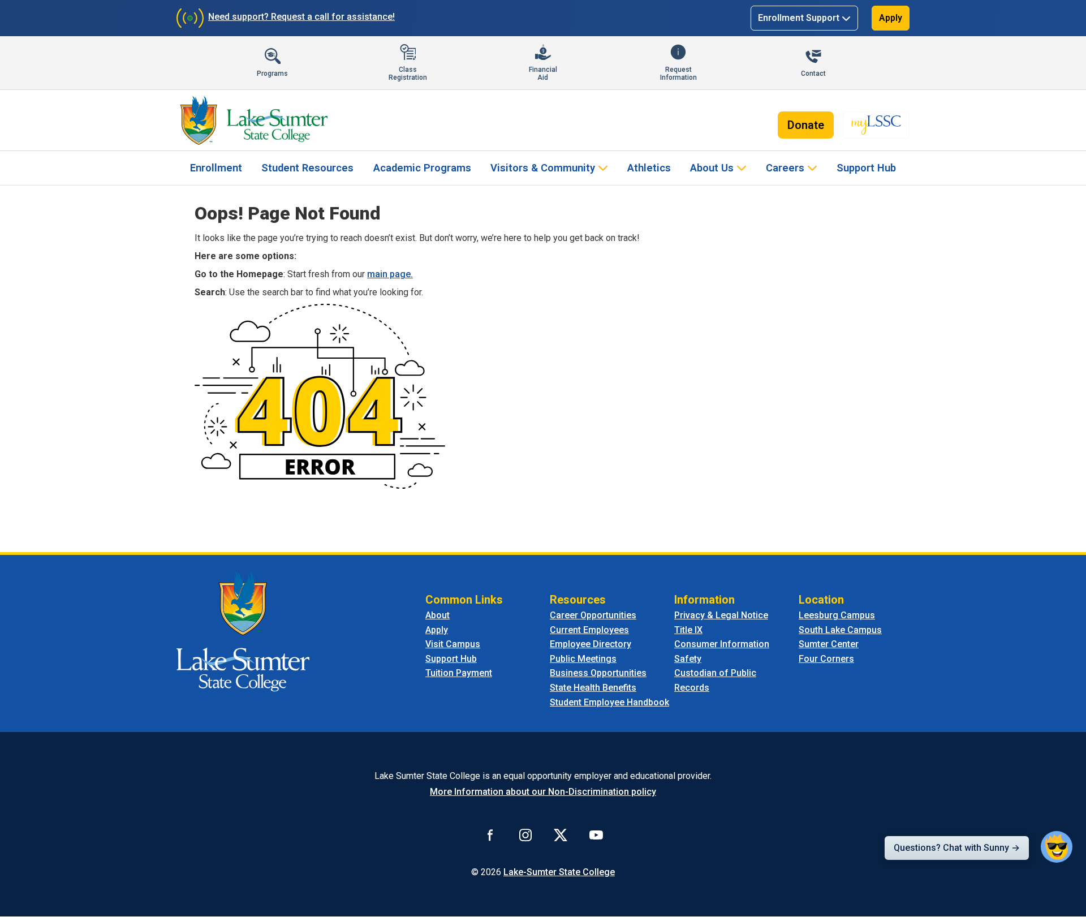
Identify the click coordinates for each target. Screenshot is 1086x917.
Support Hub (866, 168)
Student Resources (307, 168)
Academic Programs (422, 168)
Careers (785, 168)
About (437, 615)
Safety (687, 658)
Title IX (688, 630)
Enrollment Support (798, 17)
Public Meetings (583, 658)
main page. (390, 274)
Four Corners (826, 658)
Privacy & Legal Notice (721, 615)
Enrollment (216, 168)
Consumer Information (721, 644)
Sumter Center (829, 644)
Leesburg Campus (837, 615)
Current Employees (589, 630)
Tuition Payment (458, 673)
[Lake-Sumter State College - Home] (253, 120)
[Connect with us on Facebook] (490, 834)
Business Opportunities (598, 673)
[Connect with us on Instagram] (525, 834)
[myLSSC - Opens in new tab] (876, 125)
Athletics (649, 168)
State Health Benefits (593, 687)
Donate (805, 125)
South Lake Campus (840, 630)
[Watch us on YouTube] (596, 834)
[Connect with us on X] (560, 834)
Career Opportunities (593, 615)
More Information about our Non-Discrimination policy (543, 791)
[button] (1056, 847)
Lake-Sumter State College (559, 872)
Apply (890, 17)
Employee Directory (590, 644)
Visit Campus (452, 644)
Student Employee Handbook (609, 702)
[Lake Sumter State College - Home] (242, 630)
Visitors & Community (542, 168)
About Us (712, 168)
